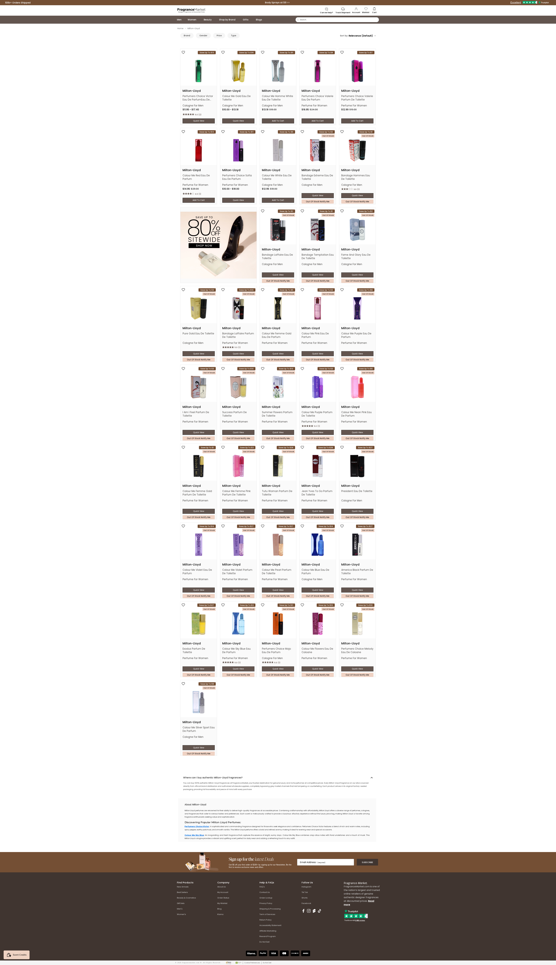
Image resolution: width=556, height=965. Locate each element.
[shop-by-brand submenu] (238, 19)
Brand (187, 35)
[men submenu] (184, 19)
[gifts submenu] (251, 19)
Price (219, 35)
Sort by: (344, 35)
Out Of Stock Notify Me (317, 201)
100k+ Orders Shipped (18, 2)
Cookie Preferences (252, 963)
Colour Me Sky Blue (194, 835)
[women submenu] (199, 19)
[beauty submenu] (214, 19)
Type (233, 35)
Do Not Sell (267, 963)
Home (180, 28)
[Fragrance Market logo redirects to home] (191, 10)
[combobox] (362, 36)
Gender (203, 35)
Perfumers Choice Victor (197, 826)
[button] (374, 10)
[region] (277, 820)
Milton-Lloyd (194, 28)
